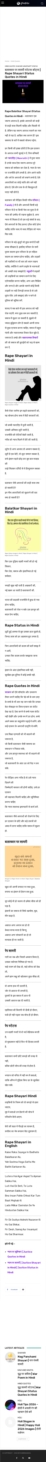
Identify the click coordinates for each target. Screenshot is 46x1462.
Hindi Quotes (15, 61)
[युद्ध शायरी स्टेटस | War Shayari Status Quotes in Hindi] (10, 1388)
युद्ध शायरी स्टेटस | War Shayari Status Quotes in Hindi (29, 1391)
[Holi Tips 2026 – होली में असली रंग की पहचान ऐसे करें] (10, 1405)
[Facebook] (16, 1458)
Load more (22, 1439)
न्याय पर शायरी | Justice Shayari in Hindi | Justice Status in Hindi (24, 1267)
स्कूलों (29, 271)
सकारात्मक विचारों (30, 337)
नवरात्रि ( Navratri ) (18, 158)
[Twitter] (23, 1458)
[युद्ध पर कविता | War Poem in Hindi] (10, 1374)
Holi (20, 1401)
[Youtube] (29, 1458)
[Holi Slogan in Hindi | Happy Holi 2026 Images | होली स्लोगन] (10, 1422)
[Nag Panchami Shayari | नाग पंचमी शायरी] (10, 1357)
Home (7, 61)
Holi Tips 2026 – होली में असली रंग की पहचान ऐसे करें (28, 1408)
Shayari (19, 66)
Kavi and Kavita (25, 1370)
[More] (23, 1289)
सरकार (8, 692)
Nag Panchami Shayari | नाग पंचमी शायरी (28, 1360)
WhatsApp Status (30, 66)
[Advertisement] (23, 33)
